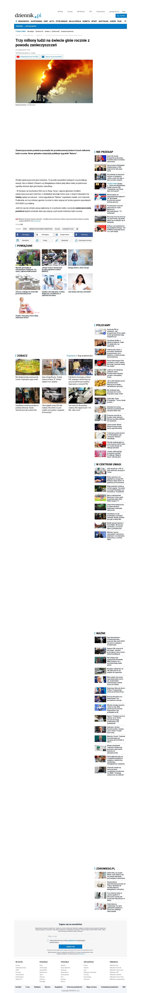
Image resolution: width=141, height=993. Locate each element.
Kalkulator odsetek (115, 974)
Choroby (86, 974)
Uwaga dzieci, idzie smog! (78, 268)
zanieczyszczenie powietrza (40, 229)
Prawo (86, 965)
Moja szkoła (64, 972)
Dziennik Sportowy (67, 31)
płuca (57, 229)
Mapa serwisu (92, 987)
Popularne (71, 356)
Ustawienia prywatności (109, 987)
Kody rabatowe (65, 967)
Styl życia (86, 979)
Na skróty (19, 962)
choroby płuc (68, 229)
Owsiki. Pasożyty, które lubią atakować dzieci (27, 316)
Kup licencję (36, 221)
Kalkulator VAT (114, 972)
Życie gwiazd (65, 974)
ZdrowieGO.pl (100, 11)
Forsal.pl (18, 972)
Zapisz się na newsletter (53, 57)
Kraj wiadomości (85, 356)
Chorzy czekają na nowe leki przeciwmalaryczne (27, 292)
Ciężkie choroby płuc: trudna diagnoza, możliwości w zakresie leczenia (53, 293)
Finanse (86, 967)
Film (62, 977)
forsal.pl (70, 11)
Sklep (123, 11)
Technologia (43, 967)
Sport (41, 974)
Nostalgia (30, 31)
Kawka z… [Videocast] (52, 31)
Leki (85, 970)
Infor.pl (18, 965)
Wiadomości (43, 972)
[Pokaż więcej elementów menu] (125, 21)
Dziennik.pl (43, 962)
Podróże (42, 979)
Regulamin (58, 987)
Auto (41, 965)
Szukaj (122, 16)
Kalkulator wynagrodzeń (117, 979)
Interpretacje (19, 977)
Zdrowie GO (39, 31)
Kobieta (63, 965)
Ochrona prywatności (74, 987)
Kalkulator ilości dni (115, 967)
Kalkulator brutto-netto (117, 977)
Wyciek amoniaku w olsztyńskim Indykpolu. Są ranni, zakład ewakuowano (26, 269)
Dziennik (18, 35)
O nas (28, 987)
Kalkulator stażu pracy (116, 970)
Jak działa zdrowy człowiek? (79, 292)
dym (24, 229)
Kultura (63, 981)
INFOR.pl (60, 11)
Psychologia (87, 977)
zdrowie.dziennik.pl (28, 35)
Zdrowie (19, 26)
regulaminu (71, 940)
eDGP (17, 970)
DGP (90, 11)
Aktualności (31, 26)
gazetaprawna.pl (114, 11)
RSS (124, 987)
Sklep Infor (19, 979)
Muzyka (63, 979)
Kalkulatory (114, 962)
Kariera (47, 987)
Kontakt (18, 987)
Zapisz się (70, 947)
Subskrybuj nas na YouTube (29, 57)
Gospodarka (43, 970)
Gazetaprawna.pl (21, 967)
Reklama (37, 987)
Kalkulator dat (114, 965)
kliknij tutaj (81, 954)
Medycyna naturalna (90, 972)
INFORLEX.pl (81, 11)
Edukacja (63, 970)
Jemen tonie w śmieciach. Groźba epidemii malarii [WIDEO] (52, 269)
